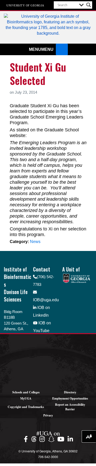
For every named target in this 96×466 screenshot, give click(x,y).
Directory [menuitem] (70, 392)
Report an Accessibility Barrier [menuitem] (70, 406)
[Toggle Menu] (62, 49)
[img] (26, 438)
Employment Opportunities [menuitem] (70, 398)
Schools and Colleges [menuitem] (26, 392)
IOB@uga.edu (46, 300)
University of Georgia (25, 5)
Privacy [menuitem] (48, 415)
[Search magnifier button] (88, 4)
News (35, 241)
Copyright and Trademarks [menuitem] (26, 407)
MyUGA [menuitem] (25, 398)
